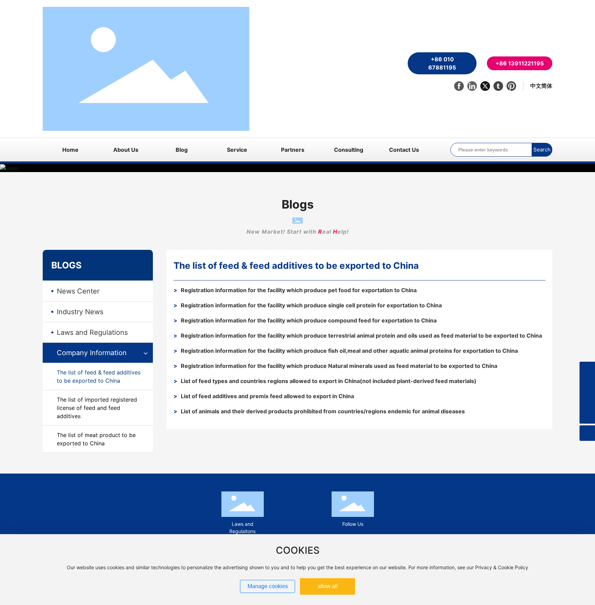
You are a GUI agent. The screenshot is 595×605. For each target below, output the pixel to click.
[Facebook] (459, 86)
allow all (327, 586)
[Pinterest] (511, 86)
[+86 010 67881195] (587, 369)
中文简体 (541, 85)
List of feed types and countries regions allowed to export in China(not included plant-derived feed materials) (329, 381)
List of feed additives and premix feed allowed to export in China (267, 396)
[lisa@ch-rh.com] (587, 400)
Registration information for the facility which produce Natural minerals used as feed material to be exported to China (339, 365)
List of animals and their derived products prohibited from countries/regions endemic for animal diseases (323, 411)
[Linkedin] (472, 86)
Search (542, 149)
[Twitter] (485, 86)
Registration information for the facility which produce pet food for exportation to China (299, 290)
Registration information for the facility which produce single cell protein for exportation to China (311, 305)
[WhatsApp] (587, 385)
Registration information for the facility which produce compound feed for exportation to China (309, 320)
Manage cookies (268, 586)
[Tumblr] (498, 86)
